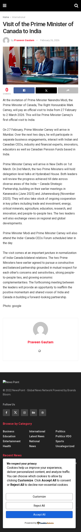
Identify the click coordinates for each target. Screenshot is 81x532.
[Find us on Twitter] (15, 412)
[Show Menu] (4, 5)
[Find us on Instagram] (24, 412)
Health (7, 446)
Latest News (36, 436)
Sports (60, 441)
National (34, 441)
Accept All (39, 514)
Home (6, 17)
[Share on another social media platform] (68, 90)
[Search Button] (76, 5)
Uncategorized (65, 446)
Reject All (39, 505)
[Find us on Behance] (33, 412)
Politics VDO (63, 436)
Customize (39, 496)
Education (9, 436)
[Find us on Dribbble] (42, 412)
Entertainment (12, 441)
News (32, 446)
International (18, 17)
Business (8, 431)
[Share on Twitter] (46, 90)
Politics (60, 431)
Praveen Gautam (24, 40)
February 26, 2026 (49, 40)
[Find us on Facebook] (6, 412)
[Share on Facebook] (24, 90)
